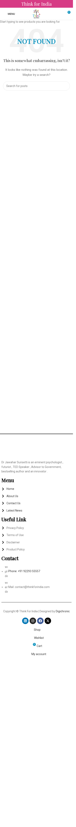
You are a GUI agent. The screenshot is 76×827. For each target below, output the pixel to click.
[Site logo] (37, 13)
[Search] (61, 14)
